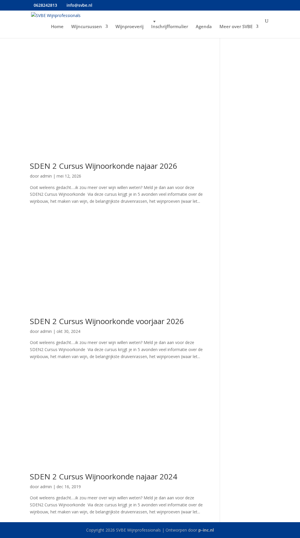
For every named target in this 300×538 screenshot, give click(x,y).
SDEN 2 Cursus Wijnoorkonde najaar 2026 (103, 166)
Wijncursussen (86, 26)
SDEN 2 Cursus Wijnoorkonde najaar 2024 (103, 476)
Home (57, 26)
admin (46, 176)
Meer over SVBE (236, 26)
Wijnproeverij (129, 26)
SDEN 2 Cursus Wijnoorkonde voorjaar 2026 (107, 321)
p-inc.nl (206, 530)
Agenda (204, 26)
